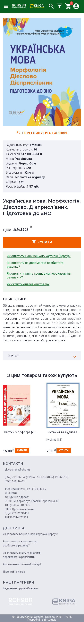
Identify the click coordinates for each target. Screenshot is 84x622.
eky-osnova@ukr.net (17, 469)
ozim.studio (49, 619)
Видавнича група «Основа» (20, 588)
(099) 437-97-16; (36, 477)
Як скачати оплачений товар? (28, 284)
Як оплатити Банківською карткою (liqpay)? (39, 256)
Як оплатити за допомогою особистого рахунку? (35, 265)
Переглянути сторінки (44, 133)
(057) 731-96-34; (15, 477)
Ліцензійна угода (14, 571)
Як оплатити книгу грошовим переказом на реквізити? (39, 275)
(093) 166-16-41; (15, 481)
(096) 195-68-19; (57, 477)
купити (45, 242)
